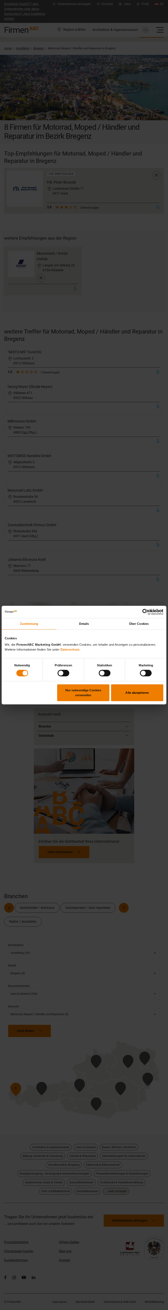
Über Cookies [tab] (139, 623)
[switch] (63, 673)
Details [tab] (84, 623)
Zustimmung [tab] (29, 623)
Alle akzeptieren (137, 692)
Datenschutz (70, 649)
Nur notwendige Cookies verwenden (83, 692)
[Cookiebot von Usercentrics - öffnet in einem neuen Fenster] (145, 612)
